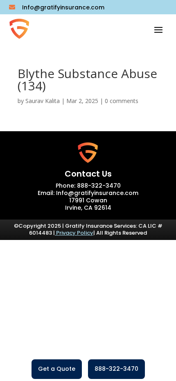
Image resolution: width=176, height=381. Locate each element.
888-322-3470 (116, 369)
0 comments (121, 101)
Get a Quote (56, 369)
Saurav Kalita (42, 101)
